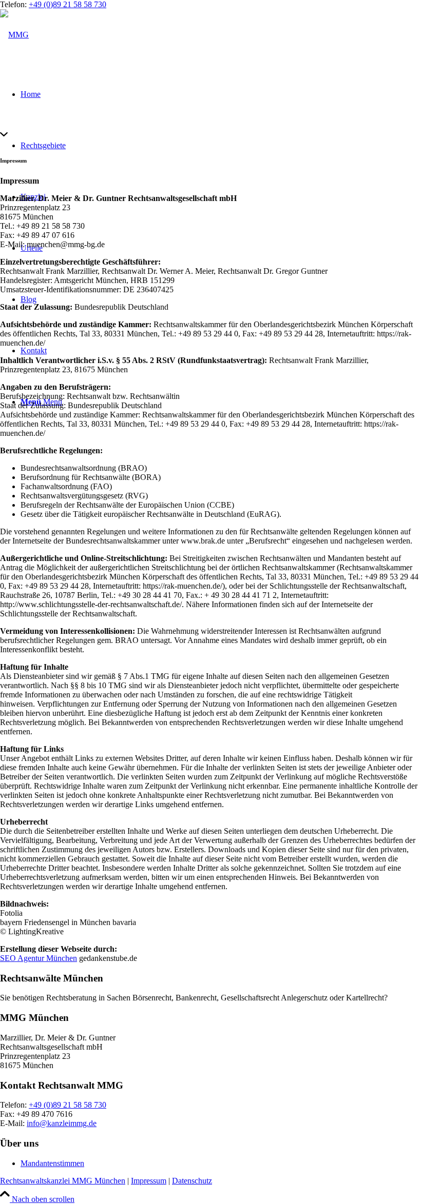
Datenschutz (192, 1180)
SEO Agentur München (38, 958)
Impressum (148, 1180)
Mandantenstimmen (52, 1163)
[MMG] (14, 34)
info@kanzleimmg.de (62, 1123)
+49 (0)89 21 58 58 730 (67, 4)
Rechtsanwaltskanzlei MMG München (62, 1180)
